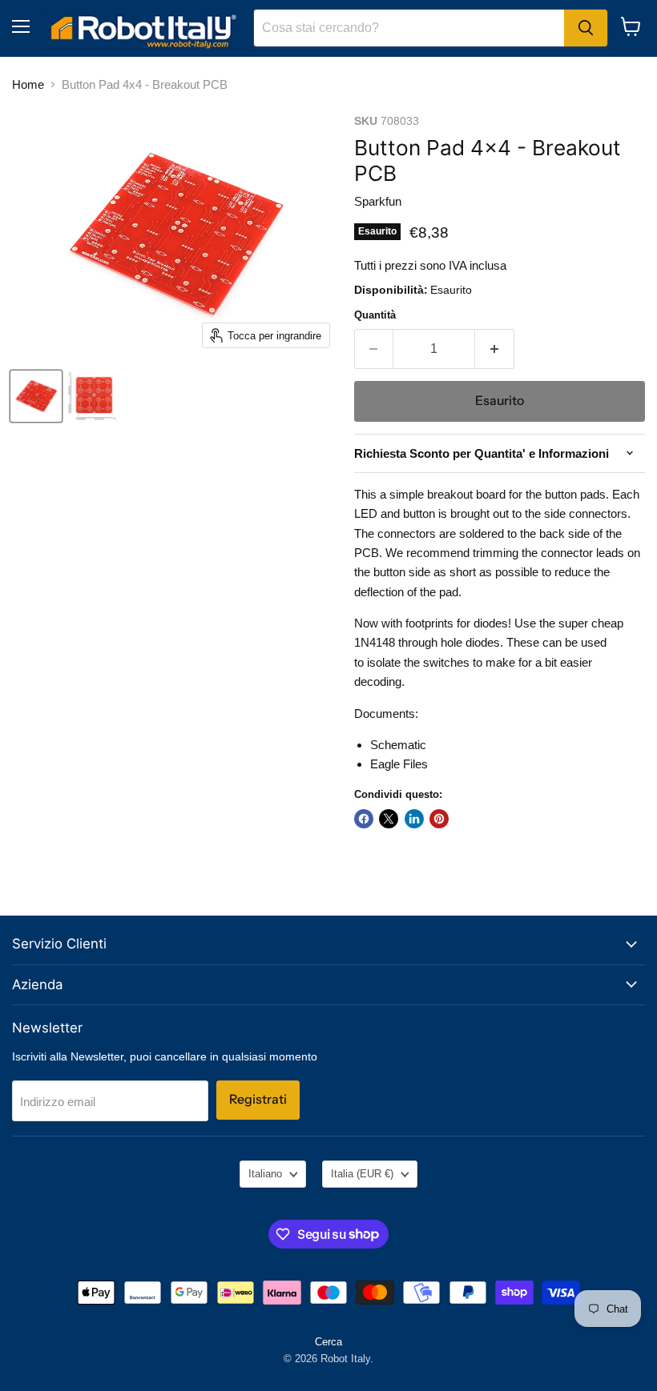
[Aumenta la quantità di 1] (494, 349)
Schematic (398, 745)
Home (28, 84)
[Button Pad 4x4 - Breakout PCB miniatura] (36, 396)
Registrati (258, 1099)
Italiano (265, 1174)
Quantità (375, 315)
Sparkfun (377, 201)
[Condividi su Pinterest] (439, 818)
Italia (362, 1174)
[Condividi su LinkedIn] (414, 818)
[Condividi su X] (388, 818)
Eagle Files (399, 764)
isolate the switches (418, 662)
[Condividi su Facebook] (363, 818)
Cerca (328, 1342)
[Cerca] (585, 28)
